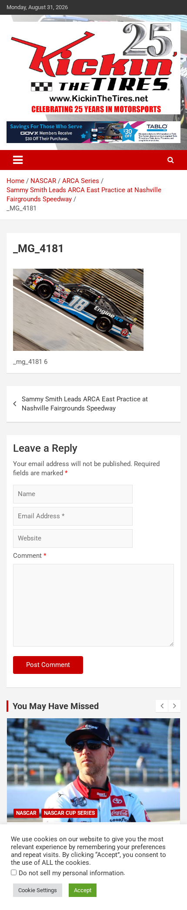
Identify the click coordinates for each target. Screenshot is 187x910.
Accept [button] (82, 890)
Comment (29, 556)
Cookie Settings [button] (37, 890)
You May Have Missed (56, 706)
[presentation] (162, 706)
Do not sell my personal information (71, 873)
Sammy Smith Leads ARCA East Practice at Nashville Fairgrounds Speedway (85, 403)
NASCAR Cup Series (69, 813)
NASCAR (26, 813)
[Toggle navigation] (18, 160)
